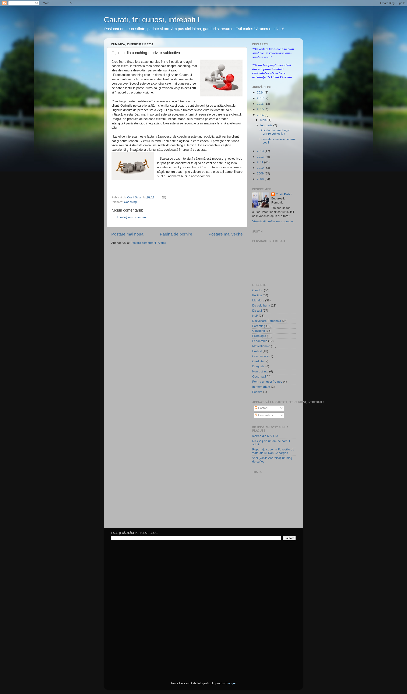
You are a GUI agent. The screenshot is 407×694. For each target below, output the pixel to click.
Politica (257, 295)
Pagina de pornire (176, 234)
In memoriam (261, 386)
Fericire (257, 391)
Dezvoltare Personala (266, 320)
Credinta (258, 361)
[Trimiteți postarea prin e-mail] (163, 197)
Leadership (259, 341)
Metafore (258, 300)
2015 (261, 109)
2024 (261, 92)
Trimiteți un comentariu (132, 217)
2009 (261, 173)
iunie (264, 119)
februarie (266, 125)
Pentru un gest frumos (267, 381)
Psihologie (259, 335)
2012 (261, 156)
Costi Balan (135, 197)
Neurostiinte (260, 371)
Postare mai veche (226, 234)
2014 (261, 115)
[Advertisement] (273, 501)
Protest (257, 351)
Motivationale (261, 346)
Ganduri (257, 290)
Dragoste (258, 366)
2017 (261, 98)
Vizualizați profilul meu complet (273, 221)
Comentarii (265, 415)
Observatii (259, 376)
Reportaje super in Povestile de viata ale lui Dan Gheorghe (273, 451)
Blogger (231, 683)
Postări (262, 408)
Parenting (258, 325)
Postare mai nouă (127, 234)
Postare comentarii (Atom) (148, 242)
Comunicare (260, 356)
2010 (261, 167)
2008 (261, 179)
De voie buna (261, 305)
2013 (261, 151)
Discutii (257, 310)
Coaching (130, 201)
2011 (260, 162)
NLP (255, 315)
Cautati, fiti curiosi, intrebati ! (152, 19)
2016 (261, 103)
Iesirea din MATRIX (265, 436)
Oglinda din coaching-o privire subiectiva (274, 132)
